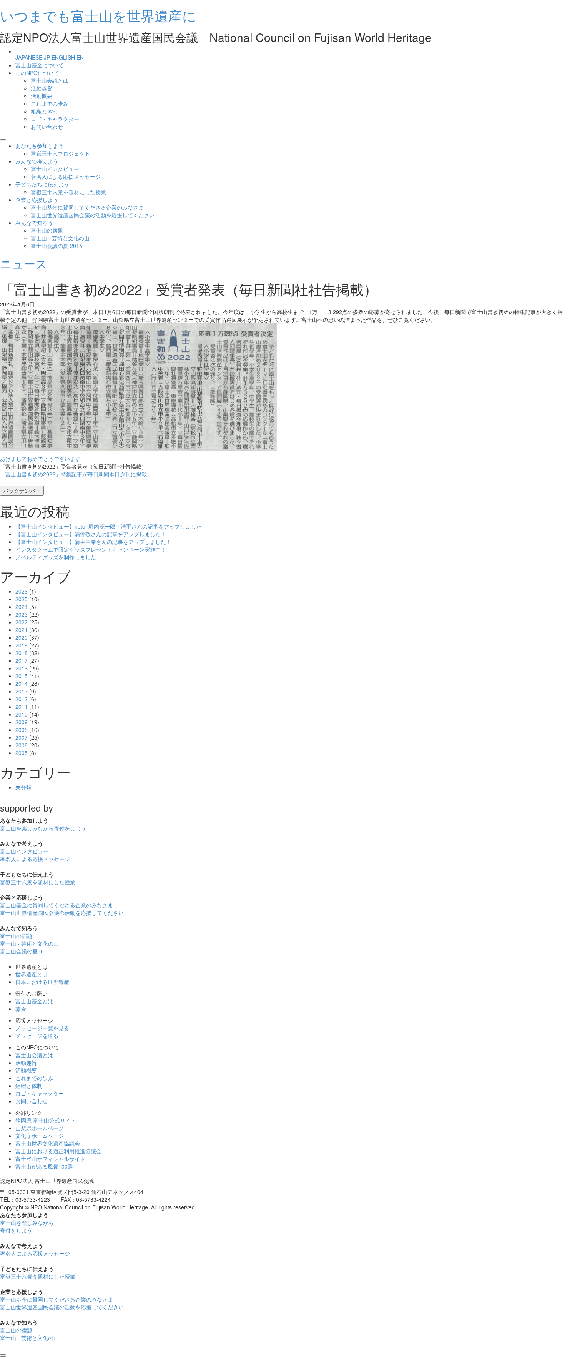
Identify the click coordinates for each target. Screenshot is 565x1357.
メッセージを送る (36, 1035)
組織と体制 (44, 111)
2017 (21, 660)
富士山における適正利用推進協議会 (58, 1151)
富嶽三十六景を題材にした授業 (68, 192)
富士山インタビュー (55, 169)
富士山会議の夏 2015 (56, 245)
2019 (21, 645)
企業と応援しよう (36, 199)
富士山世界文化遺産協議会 (47, 1143)
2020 (21, 637)
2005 (21, 753)
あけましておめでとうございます (40, 458)
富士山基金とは (34, 1001)
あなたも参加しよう (39, 146)
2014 (21, 683)
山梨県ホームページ (39, 1128)
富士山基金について (39, 65)
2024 (21, 606)
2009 (21, 722)
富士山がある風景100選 (44, 1166)
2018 (21, 653)
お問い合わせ (47, 126)
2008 (21, 729)
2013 (21, 691)
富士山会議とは (49, 80)
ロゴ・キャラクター (55, 119)
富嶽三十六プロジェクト (60, 153)
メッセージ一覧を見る (42, 1028)
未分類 (23, 787)
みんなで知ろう (34, 222)
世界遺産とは (31, 974)
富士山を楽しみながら (43, 828)
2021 (21, 630)
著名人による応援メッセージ (66, 176)
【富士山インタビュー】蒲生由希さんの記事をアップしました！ (93, 541)
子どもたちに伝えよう (42, 184)
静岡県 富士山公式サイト (45, 1120)
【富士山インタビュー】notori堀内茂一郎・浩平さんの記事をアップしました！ (111, 526)
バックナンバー (22, 490)
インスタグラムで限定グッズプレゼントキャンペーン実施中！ (90, 549)
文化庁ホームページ (39, 1135)
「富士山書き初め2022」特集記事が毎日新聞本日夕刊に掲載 (73, 474)
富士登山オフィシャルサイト (50, 1158)
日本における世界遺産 (42, 982)
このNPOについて (37, 72)
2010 (21, 714)
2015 (21, 676)
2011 (21, 706)
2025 (21, 599)
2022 (21, 622)
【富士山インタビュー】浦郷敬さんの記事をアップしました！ (90, 534)
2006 (21, 745)
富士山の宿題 (47, 230)
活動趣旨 (41, 88)
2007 (21, 737)
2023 (21, 614)
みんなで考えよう (36, 161)
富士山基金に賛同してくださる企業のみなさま (87, 207)
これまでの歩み (49, 103)
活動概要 (41, 96)
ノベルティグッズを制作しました (55, 557)
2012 (21, 699)
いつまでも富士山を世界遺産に (98, 15)
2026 (21, 591)
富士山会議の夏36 (22, 951)
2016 (21, 668)
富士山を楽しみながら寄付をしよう (27, 1226)
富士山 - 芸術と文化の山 (60, 238)
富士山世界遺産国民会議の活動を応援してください (93, 215)
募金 (20, 1009)
